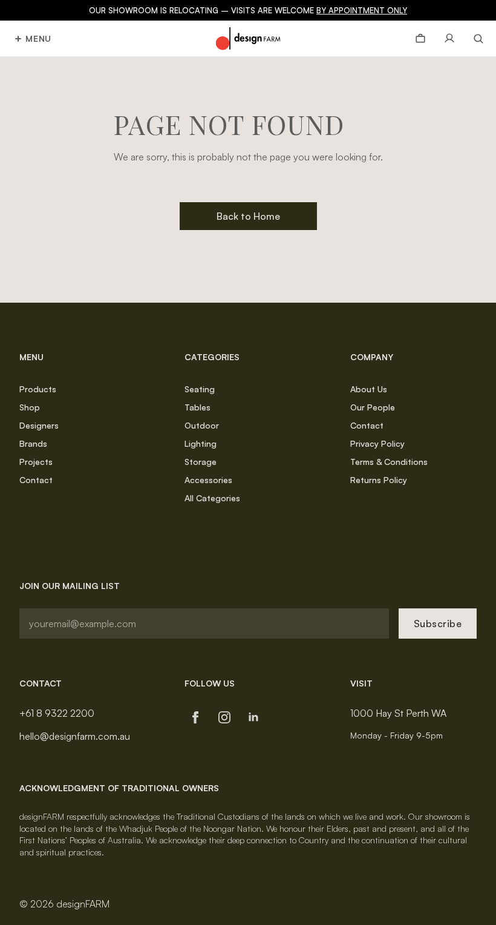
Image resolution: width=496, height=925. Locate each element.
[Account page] (449, 38)
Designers (39, 425)
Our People (372, 407)
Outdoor (201, 425)
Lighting (200, 443)
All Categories (212, 498)
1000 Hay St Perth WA (398, 713)
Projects (36, 461)
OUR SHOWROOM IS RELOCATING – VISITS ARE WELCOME (248, 10)
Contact (36, 480)
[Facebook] (195, 717)
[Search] (474, 38)
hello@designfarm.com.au (74, 736)
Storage (200, 461)
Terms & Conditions (389, 461)
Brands (33, 443)
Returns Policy (378, 480)
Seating (199, 389)
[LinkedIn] (253, 717)
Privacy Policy (377, 443)
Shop (29, 407)
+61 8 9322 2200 (56, 713)
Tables (197, 407)
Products (37, 389)
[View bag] (420, 38)
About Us (368, 389)
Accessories (208, 480)
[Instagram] (224, 717)
